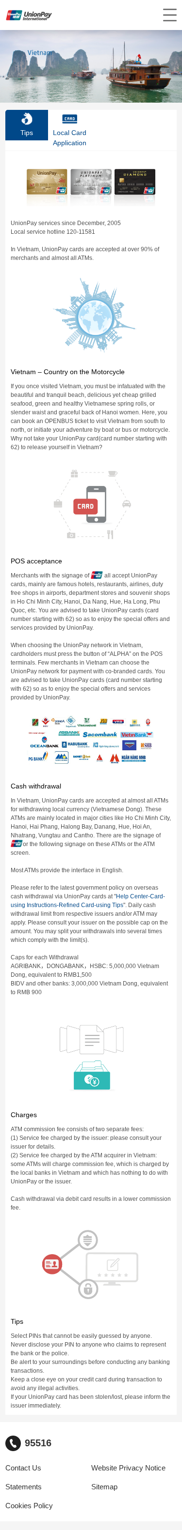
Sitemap (104, 1487)
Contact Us (23, 1468)
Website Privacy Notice (128, 1468)
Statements (23, 1487)
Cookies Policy (29, 1506)
